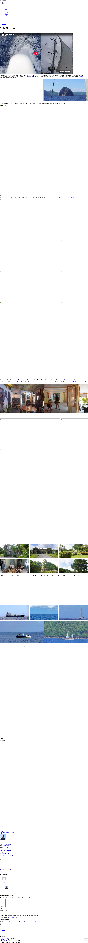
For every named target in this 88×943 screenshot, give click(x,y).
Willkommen (4, 2)
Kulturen (6, 11)
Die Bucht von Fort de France (9, 912)
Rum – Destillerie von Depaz (15, 415)
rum (7, 899)
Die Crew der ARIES (9, 4)
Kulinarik (6, 12)
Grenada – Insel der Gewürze (7, 922)
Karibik (6, 16)
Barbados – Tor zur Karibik (7, 936)
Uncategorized (7, 17)
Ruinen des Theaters (64, 379)
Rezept (6, 13)
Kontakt (6, 7)
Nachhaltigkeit (7, 15)
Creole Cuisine (8, 911)
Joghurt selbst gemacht (5, 917)
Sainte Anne (31, 76)
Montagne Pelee (21, 379)
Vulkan (16, 899)
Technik (6, 14)
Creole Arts (4, 899)
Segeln (6, 9)
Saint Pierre (73, 197)
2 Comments (2, 898)
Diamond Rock (81, 76)
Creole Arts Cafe (73, 381)
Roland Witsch (2, 908)
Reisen (6, 10)
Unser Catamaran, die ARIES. (10, 5)
